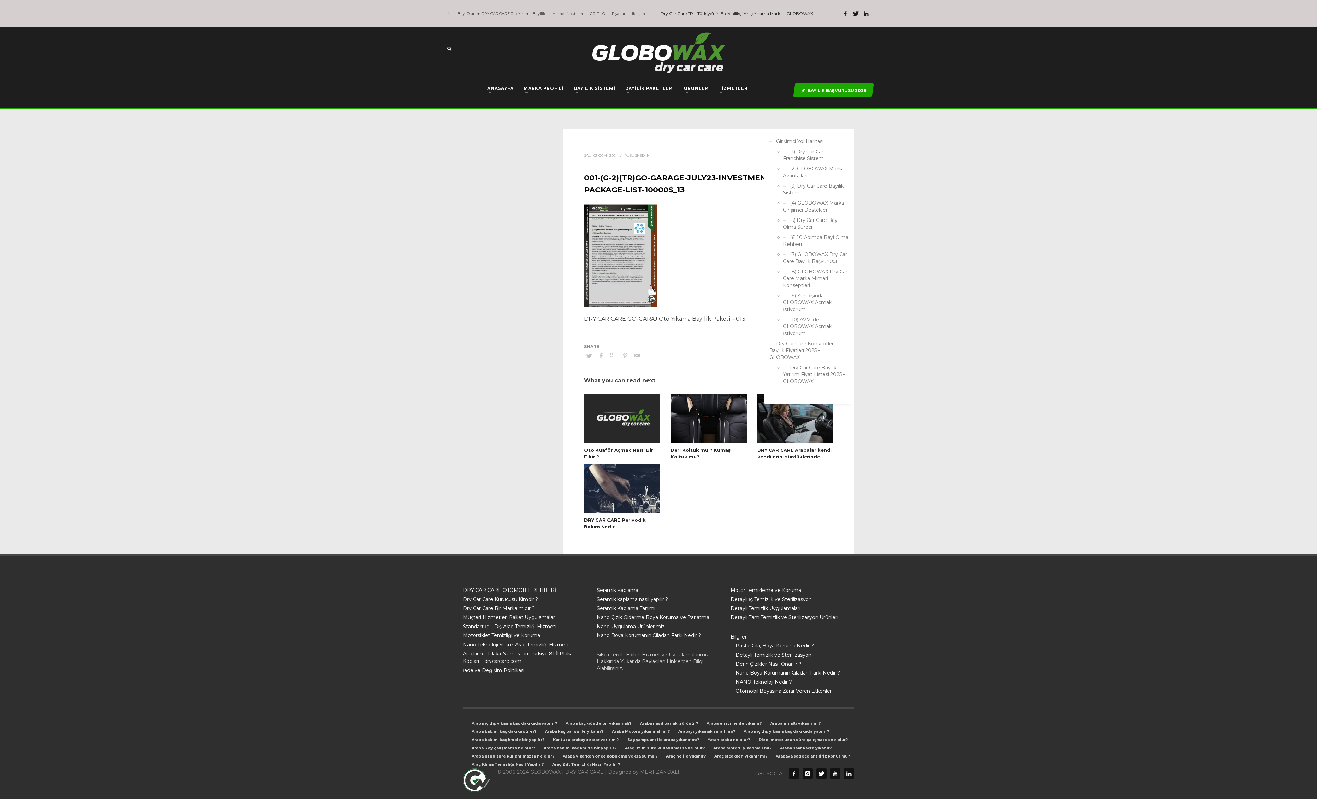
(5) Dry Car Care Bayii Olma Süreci (811, 223)
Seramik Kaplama (617, 590)
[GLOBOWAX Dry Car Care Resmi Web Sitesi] (849, 773)
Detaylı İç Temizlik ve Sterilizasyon (771, 599)
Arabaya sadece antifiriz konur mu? (813, 756)
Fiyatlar (618, 13)
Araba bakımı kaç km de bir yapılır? (508, 739)
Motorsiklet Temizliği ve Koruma (501, 635)
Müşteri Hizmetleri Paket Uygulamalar (509, 617)
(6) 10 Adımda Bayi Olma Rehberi (816, 240)
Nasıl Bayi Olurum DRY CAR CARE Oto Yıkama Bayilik (496, 13)
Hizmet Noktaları (567, 13)
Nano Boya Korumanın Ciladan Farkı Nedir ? (649, 635)
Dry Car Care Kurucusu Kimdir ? (500, 599)
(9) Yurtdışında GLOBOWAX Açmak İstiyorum (807, 302)
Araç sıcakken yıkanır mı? (740, 756)
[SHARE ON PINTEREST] (625, 355)
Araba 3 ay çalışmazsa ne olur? (503, 748)
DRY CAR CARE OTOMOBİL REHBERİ (509, 590)
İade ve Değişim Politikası (493, 670)
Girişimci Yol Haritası (799, 141)
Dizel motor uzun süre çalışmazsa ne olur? (803, 739)
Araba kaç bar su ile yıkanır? (574, 731)
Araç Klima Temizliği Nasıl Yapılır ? (508, 764)
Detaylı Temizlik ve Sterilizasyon (773, 655)
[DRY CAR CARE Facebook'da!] (794, 773)
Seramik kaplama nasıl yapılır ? (632, 599)
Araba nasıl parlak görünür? (669, 723)
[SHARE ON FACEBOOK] (601, 355)
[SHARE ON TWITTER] (589, 355)
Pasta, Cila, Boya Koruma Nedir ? (775, 646)
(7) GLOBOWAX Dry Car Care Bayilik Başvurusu (815, 257)
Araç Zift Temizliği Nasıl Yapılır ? (586, 764)
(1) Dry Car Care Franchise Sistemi (805, 155)
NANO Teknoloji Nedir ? (764, 682)
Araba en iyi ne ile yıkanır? (734, 723)
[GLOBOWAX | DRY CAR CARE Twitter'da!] (856, 14)
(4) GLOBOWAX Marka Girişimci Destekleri (813, 206)
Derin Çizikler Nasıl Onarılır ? (769, 664)
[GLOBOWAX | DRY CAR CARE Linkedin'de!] (866, 14)
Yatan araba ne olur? (729, 739)
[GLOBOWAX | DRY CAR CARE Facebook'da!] (845, 14)
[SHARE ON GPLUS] (613, 355)
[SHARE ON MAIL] (637, 355)
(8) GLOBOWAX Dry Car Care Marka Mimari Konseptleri (815, 278)
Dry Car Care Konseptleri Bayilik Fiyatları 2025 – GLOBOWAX (802, 350)
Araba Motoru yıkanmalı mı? (641, 731)
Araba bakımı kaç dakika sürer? (504, 731)
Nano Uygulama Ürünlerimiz (631, 626)
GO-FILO (597, 13)
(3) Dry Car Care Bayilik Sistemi (813, 189)
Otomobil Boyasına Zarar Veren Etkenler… (785, 691)
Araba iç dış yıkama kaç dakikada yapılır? (514, 723)
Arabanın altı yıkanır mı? (795, 723)
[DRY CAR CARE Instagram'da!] (808, 773)
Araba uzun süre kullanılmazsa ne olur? (513, 756)
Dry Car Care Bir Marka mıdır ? (499, 608)
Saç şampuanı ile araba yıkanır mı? (663, 739)
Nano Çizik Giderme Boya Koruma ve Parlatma (653, 617)
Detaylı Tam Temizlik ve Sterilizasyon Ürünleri (784, 617)
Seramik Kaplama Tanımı (626, 608)
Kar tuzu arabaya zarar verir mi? (586, 739)
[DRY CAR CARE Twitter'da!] (821, 773)
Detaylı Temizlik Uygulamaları (765, 608)
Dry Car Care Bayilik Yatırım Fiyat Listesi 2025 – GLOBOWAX (814, 374)
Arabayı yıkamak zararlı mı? (706, 731)
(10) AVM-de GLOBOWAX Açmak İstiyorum (807, 326)
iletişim (638, 13)
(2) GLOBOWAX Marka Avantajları (813, 172)
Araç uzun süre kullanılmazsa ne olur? (665, 748)
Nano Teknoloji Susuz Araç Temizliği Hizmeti (515, 645)
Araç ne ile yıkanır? (686, 756)
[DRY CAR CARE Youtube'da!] (835, 773)
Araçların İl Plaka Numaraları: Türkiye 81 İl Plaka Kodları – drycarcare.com (518, 657)
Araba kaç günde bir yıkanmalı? (598, 723)
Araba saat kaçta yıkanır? (806, 748)
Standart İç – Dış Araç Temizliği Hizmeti (509, 626)
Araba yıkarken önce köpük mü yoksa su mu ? (610, 756)
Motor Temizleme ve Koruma (766, 590)
